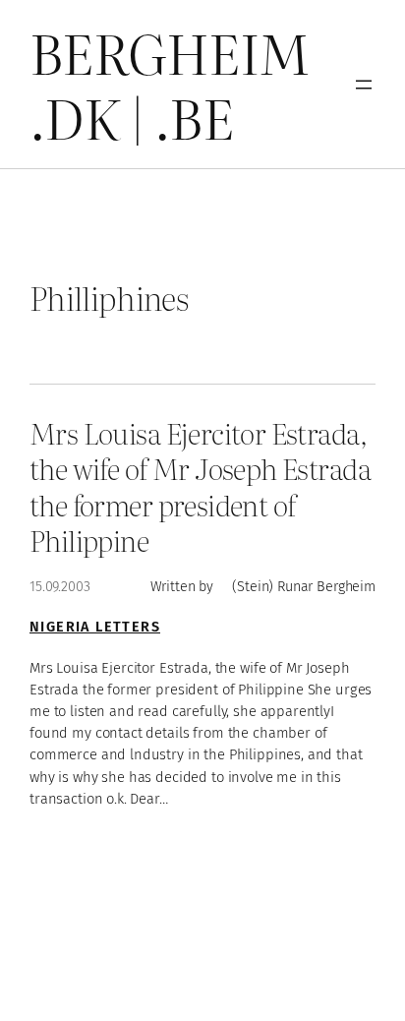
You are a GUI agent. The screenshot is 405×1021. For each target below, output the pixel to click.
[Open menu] (364, 84)
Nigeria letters (94, 627)
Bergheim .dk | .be (170, 84)
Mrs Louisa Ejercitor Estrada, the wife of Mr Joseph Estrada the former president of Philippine (200, 486)
